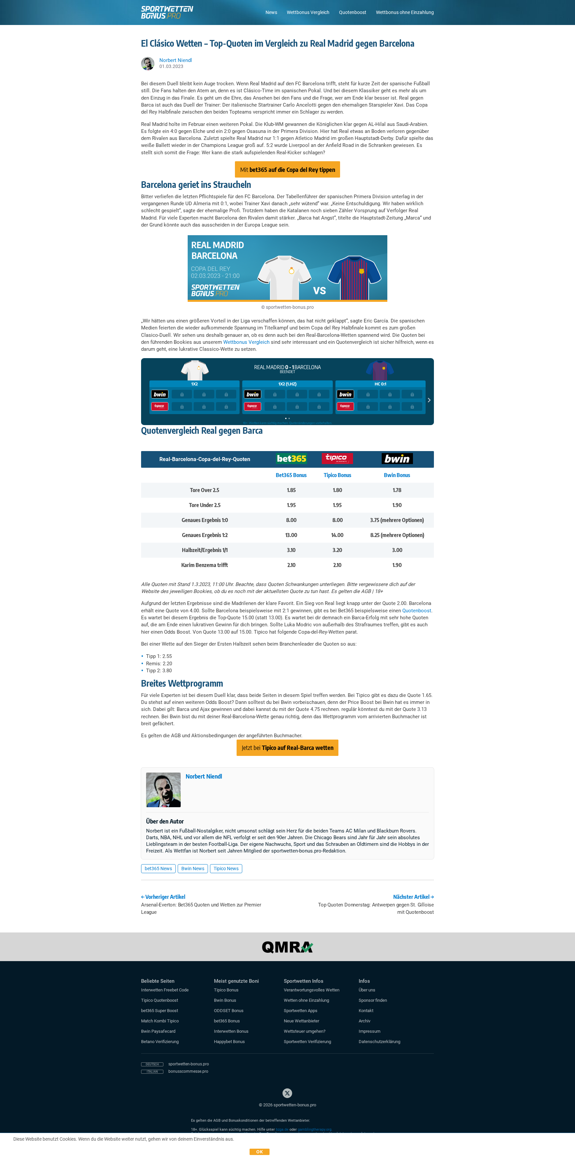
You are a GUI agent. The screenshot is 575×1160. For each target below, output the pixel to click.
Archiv (364, 1020)
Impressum (369, 1031)
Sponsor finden (373, 1000)
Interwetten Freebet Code (165, 989)
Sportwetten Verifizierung (307, 1041)
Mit (287, 169)
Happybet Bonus (229, 1041)
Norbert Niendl (204, 776)
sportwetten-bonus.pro (188, 1064)
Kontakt (366, 1010)
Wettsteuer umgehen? (304, 1031)
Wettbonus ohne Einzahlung (405, 12)
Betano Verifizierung (160, 1041)
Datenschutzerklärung (379, 1041)
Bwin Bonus (397, 475)
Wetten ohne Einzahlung (306, 1000)
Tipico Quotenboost (159, 1000)
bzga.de (282, 1129)
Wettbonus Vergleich (308, 12)
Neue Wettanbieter (301, 1020)
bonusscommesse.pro (188, 1071)
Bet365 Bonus (291, 475)
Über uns (367, 989)
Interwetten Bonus (231, 1031)
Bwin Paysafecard (158, 1031)
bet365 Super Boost (159, 1010)
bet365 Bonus (227, 1020)
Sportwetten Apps (300, 1010)
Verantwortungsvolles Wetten (311, 989)
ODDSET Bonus (229, 1010)
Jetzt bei (287, 747)
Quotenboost (352, 12)
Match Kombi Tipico (160, 1020)
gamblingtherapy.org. (315, 1129)
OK (259, 1151)
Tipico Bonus (337, 475)
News (271, 12)
